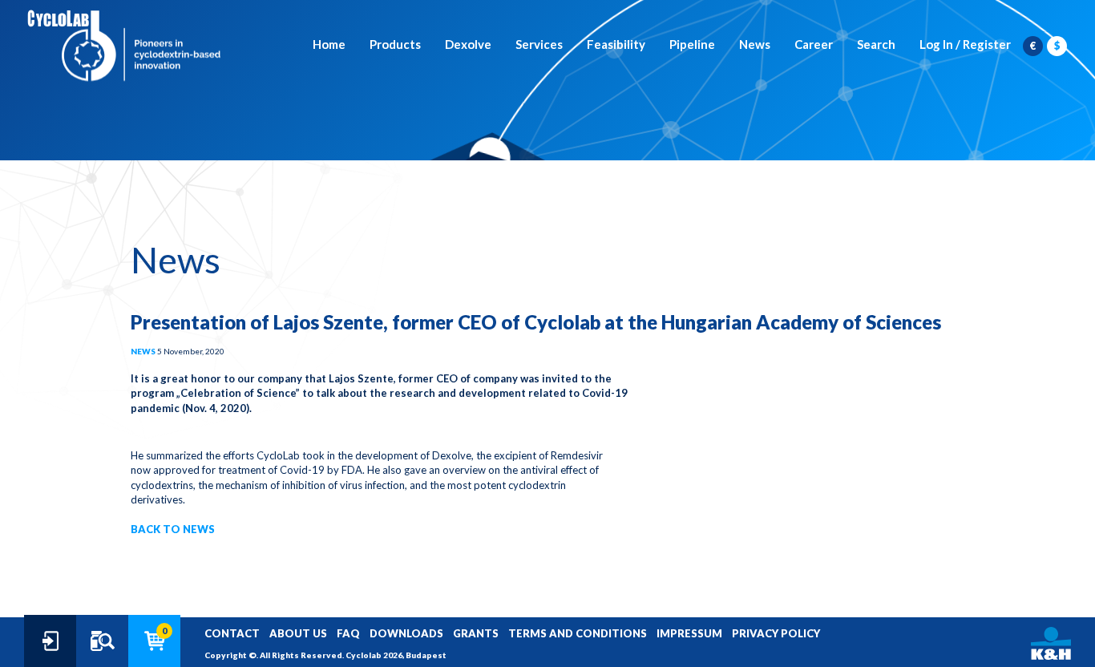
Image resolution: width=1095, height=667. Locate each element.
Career (813, 44)
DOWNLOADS (406, 633)
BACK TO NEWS (173, 529)
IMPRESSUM (689, 633)
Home (329, 44)
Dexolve (468, 44)
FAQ (348, 633)
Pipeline (692, 44)
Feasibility (616, 44)
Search (876, 44)
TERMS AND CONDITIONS (577, 633)
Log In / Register (965, 44)
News (754, 44)
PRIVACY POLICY (776, 633)
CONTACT (232, 633)
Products (395, 44)
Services (539, 44)
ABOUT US (298, 633)
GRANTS (476, 633)
